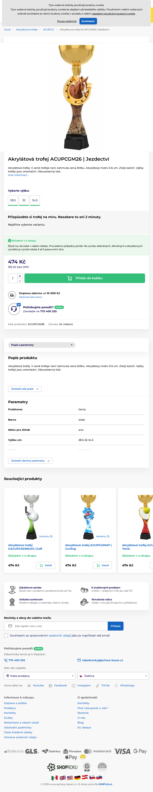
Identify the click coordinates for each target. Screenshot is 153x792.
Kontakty (10, 712)
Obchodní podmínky (17, 727)
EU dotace (84, 727)
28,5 (13, 200)
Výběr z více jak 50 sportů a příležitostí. (114, 602)
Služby (8, 717)
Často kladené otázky (18, 732)
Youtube (38, 685)
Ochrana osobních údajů (20, 737)
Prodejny (10, 708)
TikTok (105, 685)
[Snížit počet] (20, 280)
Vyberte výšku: (18, 190)
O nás (81, 717)
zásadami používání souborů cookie (113, 13)
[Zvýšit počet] (20, 276)
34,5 (35, 200)
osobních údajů (60, 635)
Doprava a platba (15, 703)
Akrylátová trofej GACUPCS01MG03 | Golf (25, 547)
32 (24, 200)
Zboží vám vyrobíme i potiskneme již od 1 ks (45, 590)
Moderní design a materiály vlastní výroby (44, 602)
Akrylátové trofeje (26, 29)
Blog (80, 722)
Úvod (7, 29)
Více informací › (18, 175)
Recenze (83, 712)
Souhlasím (88, 21)
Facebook (60, 685)
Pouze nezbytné (66, 21)
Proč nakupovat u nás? (92, 708)
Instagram (84, 685)
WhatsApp (127, 685)
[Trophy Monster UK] (63, 777)
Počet (13, 278)
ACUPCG (48, 29)
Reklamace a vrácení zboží (22, 722)
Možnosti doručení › (31, 297)
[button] (24, 389)
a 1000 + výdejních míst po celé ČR (111, 590)
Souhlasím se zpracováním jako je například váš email (60, 635)
